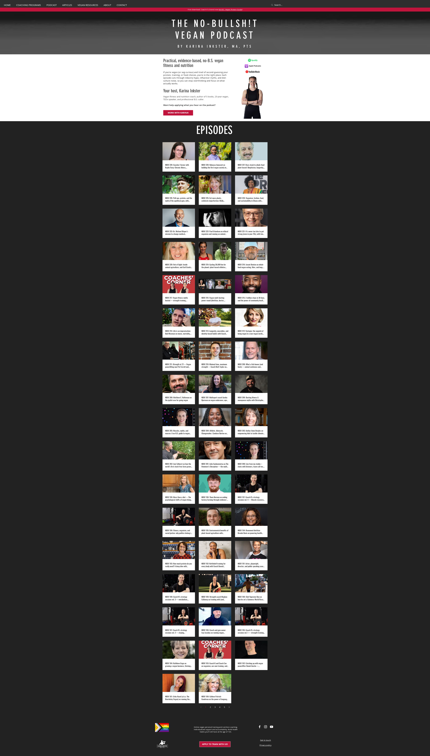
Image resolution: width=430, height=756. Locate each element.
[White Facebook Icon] (260, 727)
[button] (108, 5)
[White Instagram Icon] (266, 727)
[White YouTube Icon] (271, 727)
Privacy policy (265, 745)
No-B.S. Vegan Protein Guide (230, 9)
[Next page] (229, 707)
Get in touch (265, 740)
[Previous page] (201, 707)
